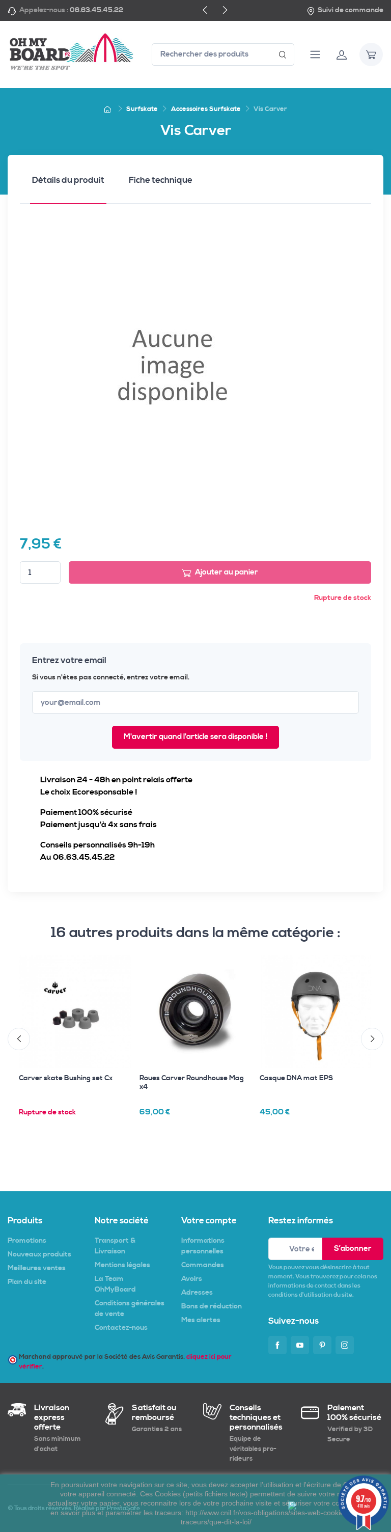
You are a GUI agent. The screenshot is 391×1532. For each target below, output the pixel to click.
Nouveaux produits (39, 1254)
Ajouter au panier (226, 572)
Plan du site (27, 1282)
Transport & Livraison (115, 1246)
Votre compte (209, 1220)
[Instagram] (345, 1345)
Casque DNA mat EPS (296, 1078)
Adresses (197, 1292)
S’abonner (353, 1248)
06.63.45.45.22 (96, 10)
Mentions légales (122, 1265)
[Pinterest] (322, 1345)
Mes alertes (200, 1320)
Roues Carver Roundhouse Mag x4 (191, 1082)
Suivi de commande (350, 10)
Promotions (27, 1240)
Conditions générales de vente (129, 1309)
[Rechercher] (282, 54)
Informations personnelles (203, 1246)
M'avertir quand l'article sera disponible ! (195, 737)
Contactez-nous (121, 1327)
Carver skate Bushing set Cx (66, 1078)
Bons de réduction (211, 1306)
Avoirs (191, 1278)
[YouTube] (300, 1345)
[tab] (68, 183)
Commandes (202, 1265)
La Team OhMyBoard (115, 1284)
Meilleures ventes (37, 1268)
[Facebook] (277, 1345)
